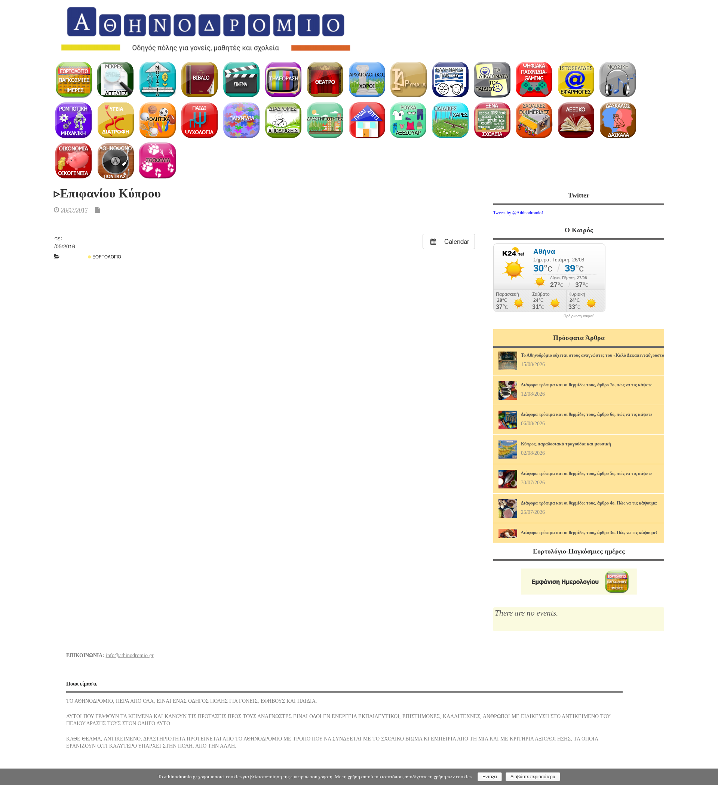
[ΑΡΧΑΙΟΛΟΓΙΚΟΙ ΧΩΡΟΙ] (367, 79)
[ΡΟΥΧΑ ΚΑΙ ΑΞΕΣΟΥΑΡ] (409, 120)
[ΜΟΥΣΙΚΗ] (618, 79)
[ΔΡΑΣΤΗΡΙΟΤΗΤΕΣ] (325, 120)
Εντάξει (489, 776)
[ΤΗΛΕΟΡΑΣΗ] (283, 79)
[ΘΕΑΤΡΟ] (325, 79)
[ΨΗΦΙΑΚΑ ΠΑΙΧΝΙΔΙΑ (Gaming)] (534, 79)
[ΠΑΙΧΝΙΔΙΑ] (241, 120)
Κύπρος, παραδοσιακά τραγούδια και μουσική (566, 444)
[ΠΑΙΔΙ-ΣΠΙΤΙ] (367, 120)
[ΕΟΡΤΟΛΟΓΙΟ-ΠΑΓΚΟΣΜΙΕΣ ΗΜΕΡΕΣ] (74, 79)
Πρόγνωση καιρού (579, 316)
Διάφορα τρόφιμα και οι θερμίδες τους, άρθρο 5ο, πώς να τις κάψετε (586, 473)
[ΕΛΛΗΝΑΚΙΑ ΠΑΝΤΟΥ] (450, 79)
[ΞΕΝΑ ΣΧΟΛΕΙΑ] (492, 120)
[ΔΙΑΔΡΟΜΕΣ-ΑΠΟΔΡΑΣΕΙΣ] (283, 120)
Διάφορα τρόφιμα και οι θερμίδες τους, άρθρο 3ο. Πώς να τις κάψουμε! (589, 532)
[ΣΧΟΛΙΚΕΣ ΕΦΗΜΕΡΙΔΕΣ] (534, 120)
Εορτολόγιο (106, 257)
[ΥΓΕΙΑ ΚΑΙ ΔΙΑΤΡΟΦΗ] (116, 120)
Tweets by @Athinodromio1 (518, 212)
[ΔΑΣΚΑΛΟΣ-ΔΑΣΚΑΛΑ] (618, 120)
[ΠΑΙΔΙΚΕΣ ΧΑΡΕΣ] (450, 120)
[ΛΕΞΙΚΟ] (576, 120)
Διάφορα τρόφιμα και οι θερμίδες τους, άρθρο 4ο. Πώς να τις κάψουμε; (589, 503)
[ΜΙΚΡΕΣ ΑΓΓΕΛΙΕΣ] (116, 79)
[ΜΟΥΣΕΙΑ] (158, 79)
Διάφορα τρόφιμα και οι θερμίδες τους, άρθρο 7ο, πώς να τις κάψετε (586, 384)
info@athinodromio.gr (130, 655)
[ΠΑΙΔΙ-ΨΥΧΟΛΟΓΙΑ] (200, 120)
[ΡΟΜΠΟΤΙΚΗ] (74, 120)
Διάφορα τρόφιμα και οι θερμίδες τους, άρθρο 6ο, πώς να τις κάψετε (586, 414)
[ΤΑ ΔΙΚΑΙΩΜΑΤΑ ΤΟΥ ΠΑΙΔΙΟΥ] (492, 79)
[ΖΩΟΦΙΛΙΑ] (158, 161)
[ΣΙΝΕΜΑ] (241, 79)
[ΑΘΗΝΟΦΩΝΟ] (116, 161)
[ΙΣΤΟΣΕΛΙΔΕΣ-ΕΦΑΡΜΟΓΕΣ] (576, 79)
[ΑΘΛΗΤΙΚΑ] (158, 120)
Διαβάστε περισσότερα (532, 776)
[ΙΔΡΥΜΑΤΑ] (409, 79)
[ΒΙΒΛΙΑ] (200, 79)
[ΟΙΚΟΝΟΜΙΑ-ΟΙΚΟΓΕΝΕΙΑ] (74, 161)
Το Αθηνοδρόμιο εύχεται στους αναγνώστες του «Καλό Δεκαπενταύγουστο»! (594, 355)
